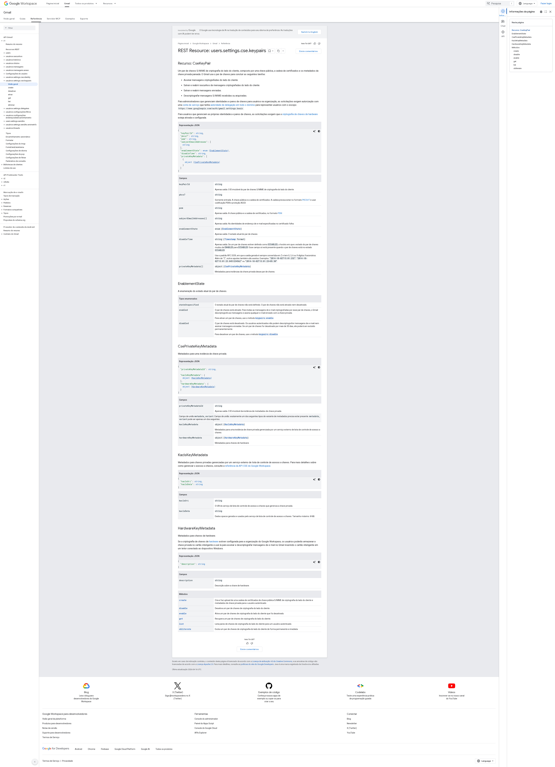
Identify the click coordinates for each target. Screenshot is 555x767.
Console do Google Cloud (206, 728)
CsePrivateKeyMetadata (206, 162)
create (182, 600)
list (181, 623)
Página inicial (52, 3)
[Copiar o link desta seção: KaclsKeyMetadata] (210, 455)
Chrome (91, 749)
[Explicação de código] (314, 131)
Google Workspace (201, 43)
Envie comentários (308, 51)
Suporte (84, 18)
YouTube (351, 733)
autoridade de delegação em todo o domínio (232, 105)
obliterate (185, 629)
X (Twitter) (352, 728)
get (181, 618)
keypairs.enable (264, 318)
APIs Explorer (201, 733)
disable (183, 608)
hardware (213, 541)
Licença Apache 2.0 (205, 664)
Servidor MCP (53, 18)
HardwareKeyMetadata (203, 386)
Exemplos (70, 18)
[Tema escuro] (319, 131)
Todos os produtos (84, 3)
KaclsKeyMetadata (201, 378)
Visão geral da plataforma (54, 719)
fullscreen (545, 11)
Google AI (145, 749)
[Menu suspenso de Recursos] (115, 3)
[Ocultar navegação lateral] (35, 762)
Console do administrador (206, 719)
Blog (349, 719)
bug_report (541, 11)
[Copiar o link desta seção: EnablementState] (207, 284)
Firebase (105, 749)
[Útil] (315, 43)
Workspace (29, 3)
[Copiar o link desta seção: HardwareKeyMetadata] (218, 528)
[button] (19, 41)
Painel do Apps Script (204, 723)
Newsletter (352, 723)
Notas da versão (49, 728)
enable (182, 613)
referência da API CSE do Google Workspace (247, 466)
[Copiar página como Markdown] (278, 50)
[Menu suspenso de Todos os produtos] (97, 3)
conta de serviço (191, 105)
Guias (22, 18)
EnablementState (218, 150)
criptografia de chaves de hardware (300, 114)
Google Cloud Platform (125, 749)
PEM (280, 213)
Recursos (107, 3)
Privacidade (67, 761)
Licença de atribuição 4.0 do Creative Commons (272, 661)
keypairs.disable (268, 334)
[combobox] (499, 3)
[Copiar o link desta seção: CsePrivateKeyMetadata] (219, 346)
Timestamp (230, 239)
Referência (36, 18)
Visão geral (8, 18)
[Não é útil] (319, 43)
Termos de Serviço (50, 737)
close (550, 11)
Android (78, 749)
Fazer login (546, 3)
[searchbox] (19, 28)
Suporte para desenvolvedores (56, 733)
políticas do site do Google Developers (257, 664)
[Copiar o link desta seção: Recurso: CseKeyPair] (214, 63)
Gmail (67, 3)
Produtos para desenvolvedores (56, 723)
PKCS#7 (306, 200)
